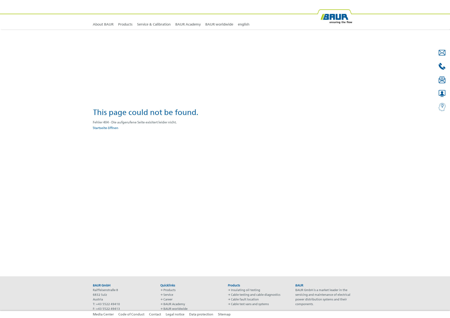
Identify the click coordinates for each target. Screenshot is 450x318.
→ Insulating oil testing (244, 290)
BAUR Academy (174, 304)
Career (167, 299)
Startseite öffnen (105, 128)
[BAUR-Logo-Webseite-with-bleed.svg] (334, 14)
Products (169, 290)
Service (168, 294)
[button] (442, 52)
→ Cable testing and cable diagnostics (254, 294)
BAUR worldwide (175, 309)
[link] (125, 14)
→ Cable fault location (243, 299)
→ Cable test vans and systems (248, 304)
